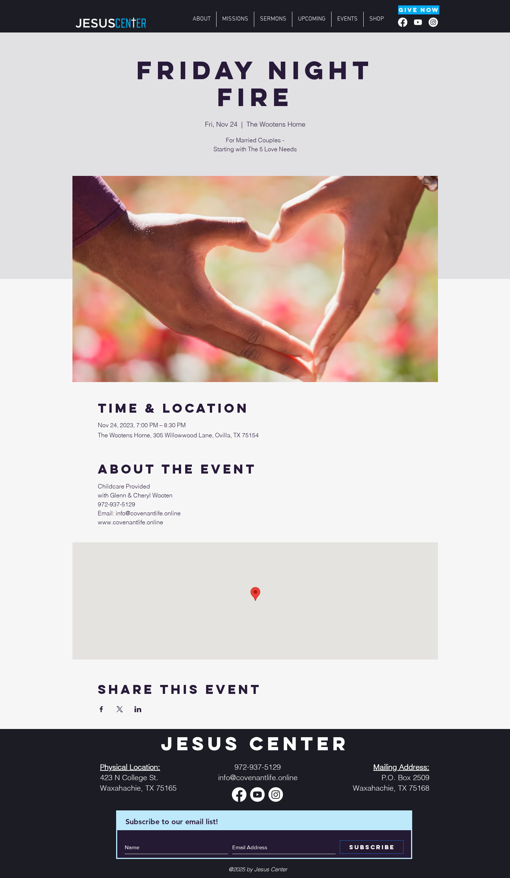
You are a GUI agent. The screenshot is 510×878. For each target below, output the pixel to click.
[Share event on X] (119, 709)
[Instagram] (433, 22)
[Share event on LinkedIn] (138, 709)
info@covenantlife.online (258, 777)
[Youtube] (418, 22)
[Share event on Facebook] (101, 709)
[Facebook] (402, 22)
